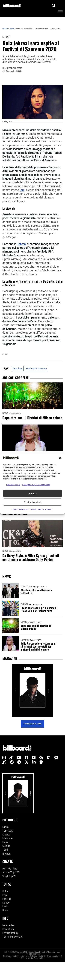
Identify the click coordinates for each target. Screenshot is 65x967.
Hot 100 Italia (9, 868)
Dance (5, 902)
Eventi (24, 604)
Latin (5, 906)
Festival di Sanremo (36, 368)
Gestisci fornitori (13, 485)
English (6, 853)
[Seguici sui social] (4, 758)
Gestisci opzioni (32, 502)
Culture (6, 845)
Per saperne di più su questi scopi (36, 485)
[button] (60, 457)
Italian (5, 891)
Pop (4, 895)
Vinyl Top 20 (9, 876)
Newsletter (8, 925)
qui (22, 190)
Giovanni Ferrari (13, 68)
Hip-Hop (6, 898)
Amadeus (18, 368)
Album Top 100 (10, 872)
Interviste (7, 838)
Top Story (26, 586)
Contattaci (8, 929)
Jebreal (21, 244)
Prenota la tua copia (32, 724)
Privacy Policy (10, 932)
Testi (5, 849)
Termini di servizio (12, 936)
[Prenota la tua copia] (32, 690)
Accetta (32, 493)
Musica (6, 834)
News (6, 37)
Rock (5, 910)
